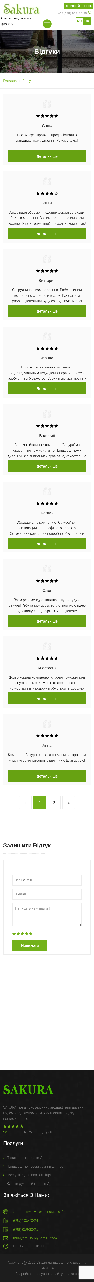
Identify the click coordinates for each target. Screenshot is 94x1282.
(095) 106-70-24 (25, 1221)
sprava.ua (71, 1274)
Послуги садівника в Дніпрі (29, 1175)
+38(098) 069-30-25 (72, 13)
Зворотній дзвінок (78, 6)
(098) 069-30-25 (25, 1229)
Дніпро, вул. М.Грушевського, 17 (39, 1212)
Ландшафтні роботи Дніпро (29, 1158)
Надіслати (30, 945)
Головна (10, 81)
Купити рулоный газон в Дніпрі (32, 1184)
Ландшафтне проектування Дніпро (35, 1166)
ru (79, 21)
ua (86, 21)
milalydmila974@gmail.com (35, 1238)
